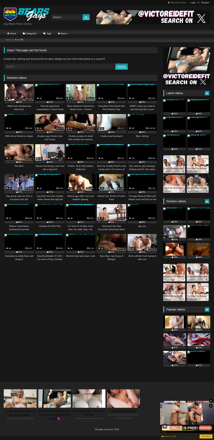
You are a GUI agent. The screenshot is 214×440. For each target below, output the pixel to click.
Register (205, 2)
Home (13, 33)
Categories (31, 33)
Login (193, 2)
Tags (49, 33)
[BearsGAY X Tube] (27, 15)
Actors (64, 33)
